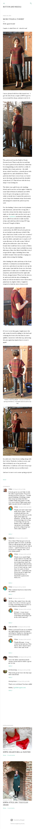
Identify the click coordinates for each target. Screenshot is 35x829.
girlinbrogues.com (20, 687)
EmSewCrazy (13, 670)
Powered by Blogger (19, 820)
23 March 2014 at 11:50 (24, 626)
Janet (10, 598)
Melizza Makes (13, 657)
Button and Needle (12, 7)
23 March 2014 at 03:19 (21, 538)
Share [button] (4, 479)
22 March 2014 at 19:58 (19, 489)
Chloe (16, 507)
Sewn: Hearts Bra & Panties (16, 752)
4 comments (10, 808)
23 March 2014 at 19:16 (25, 657)
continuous (12, 216)
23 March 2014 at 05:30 (19, 587)
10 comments (11, 755)
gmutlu (22, 823)
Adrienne (11, 538)
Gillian (10, 489)
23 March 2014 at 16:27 (25, 639)
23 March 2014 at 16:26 (25, 609)
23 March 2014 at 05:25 (25, 507)
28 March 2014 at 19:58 (24, 670)
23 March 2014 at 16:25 (25, 554)
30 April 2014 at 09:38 (23, 681)
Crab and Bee (13, 627)
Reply (10, 534)
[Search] (31, 3)
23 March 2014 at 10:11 (19, 598)
